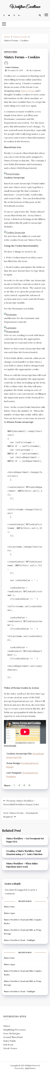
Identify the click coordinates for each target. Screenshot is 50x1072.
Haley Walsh (9, 1041)
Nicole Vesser (10, 1048)
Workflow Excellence (25, 7)
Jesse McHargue (11, 1033)
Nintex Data (9, 906)
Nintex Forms (10, 52)
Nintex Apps (9, 913)
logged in (22, 889)
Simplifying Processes (14, 1029)
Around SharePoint (13, 1037)
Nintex (6, 1026)
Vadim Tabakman (12, 67)
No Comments (35, 70)
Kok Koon (8, 1044)
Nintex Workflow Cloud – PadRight (19, 940)
